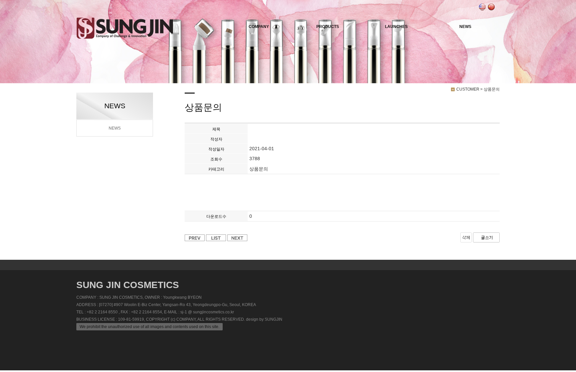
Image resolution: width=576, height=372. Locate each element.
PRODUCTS (327, 26)
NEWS (465, 26)
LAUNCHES (396, 26)
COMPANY (259, 26)
